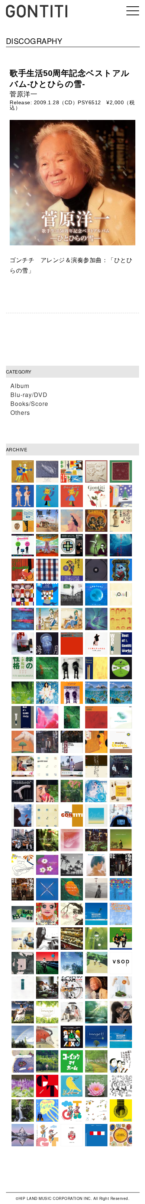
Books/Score (29, 403)
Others (20, 412)
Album (19, 385)
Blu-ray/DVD (29, 394)
